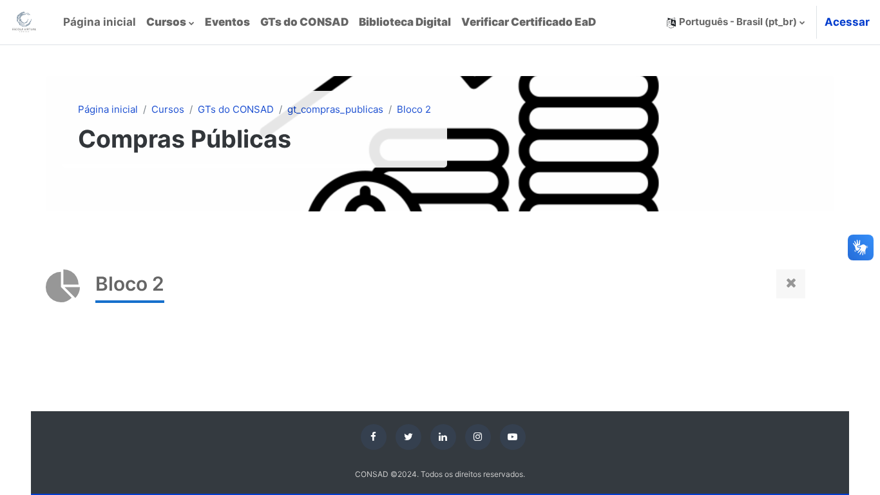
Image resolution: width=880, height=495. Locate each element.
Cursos (167, 109)
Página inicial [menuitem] (99, 21)
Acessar (847, 21)
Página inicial (108, 109)
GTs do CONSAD (236, 109)
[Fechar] (790, 283)
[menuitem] (170, 22)
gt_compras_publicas (335, 109)
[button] (736, 22)
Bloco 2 (414, 109)
